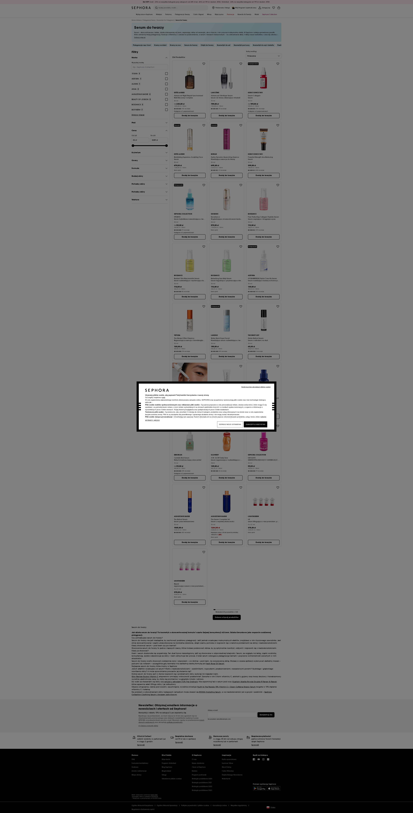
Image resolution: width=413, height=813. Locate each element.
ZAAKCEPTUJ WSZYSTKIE (255, 424)
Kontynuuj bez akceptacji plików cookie (255, 387)
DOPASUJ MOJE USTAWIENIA (230, 424)
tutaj (163, 397)
